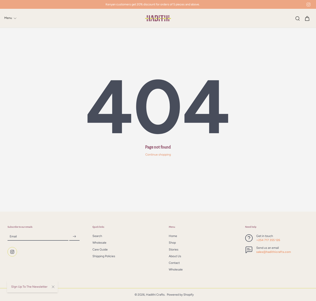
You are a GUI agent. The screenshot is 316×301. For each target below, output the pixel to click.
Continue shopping (158, 154)
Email (13, 236)
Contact (174, 263)
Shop (172, 243)
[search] (297, 18)
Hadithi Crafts (155, 294)
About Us (175, 256)
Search (97, 236)
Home (173, 236)
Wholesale (99, 243)
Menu (8, 18)
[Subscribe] (74, 236)
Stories (173, 249)
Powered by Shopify (180, 294)
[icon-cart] (307, 18)
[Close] (53, 287)
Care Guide (100, 249)
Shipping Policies (103, 256)
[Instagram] (308, 4)
